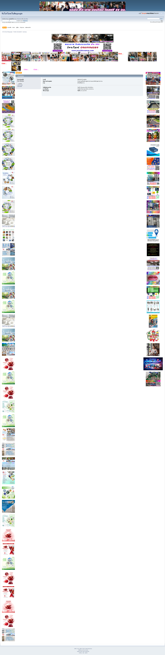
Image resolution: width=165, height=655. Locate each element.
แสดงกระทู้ (19, 85)
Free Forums (85, 650)
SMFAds (80, 650)
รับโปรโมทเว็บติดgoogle (12, 14)
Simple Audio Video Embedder (83, 651)
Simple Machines (88, 648)
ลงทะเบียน (26, 18)
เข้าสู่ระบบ (19, 18)
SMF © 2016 (82, 648)
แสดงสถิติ (19, 86)
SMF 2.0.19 (76, 648)
